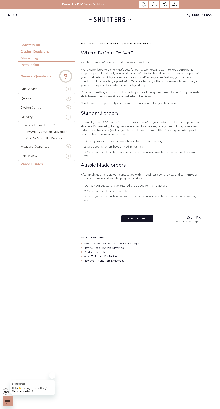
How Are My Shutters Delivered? (46, 131)
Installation (30, 65)
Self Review (29, 156)
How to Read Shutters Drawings (104, 248)
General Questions (36, 76)
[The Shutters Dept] (110, 19)
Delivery (27, 117)
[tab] (46, 45)
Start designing (137, 219)
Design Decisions (35, 51)
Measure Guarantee (35, 146)
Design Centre (31, 107)
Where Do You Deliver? (40, 125)
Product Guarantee (95, 252)
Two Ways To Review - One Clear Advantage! (111, 243)
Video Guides (32, 164)
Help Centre (88, 43)
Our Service (29, 89)
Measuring (29, 58)
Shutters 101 (30, 45)
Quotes (26, 98)
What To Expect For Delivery (43, 138)
